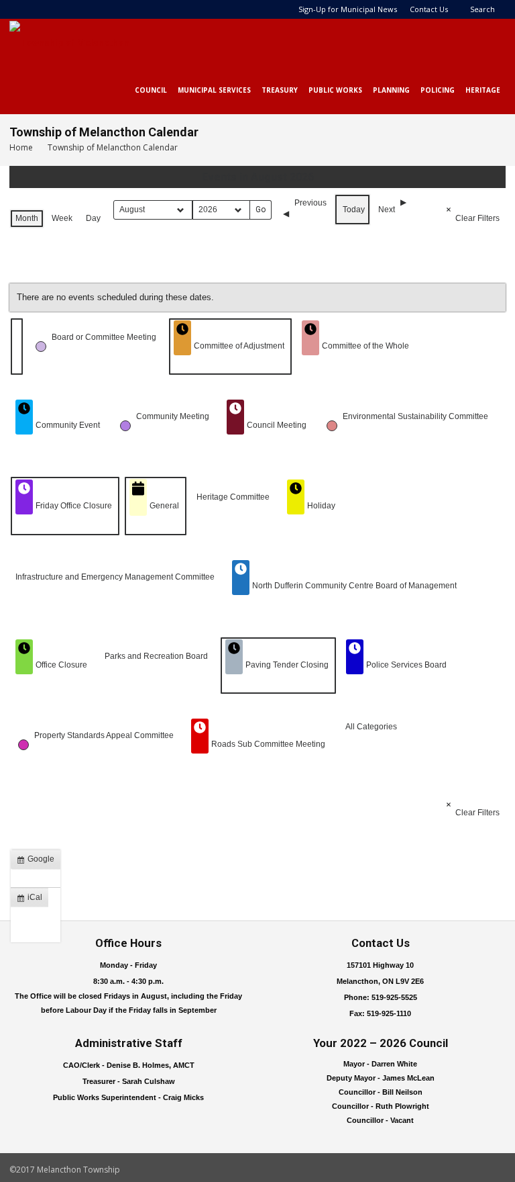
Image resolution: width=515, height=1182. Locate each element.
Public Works (335, 90)
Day (93, 218)
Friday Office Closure (74, 505)
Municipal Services (214, 90)
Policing (437, 90)
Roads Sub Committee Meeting (268, 744)
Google (38, 861)
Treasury (280, 90)
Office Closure (61, 665)
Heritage (482, 90)
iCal (32, 900)
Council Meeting (276, 425)
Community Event (68, 425)
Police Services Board (406, 665)
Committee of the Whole (365, 346)
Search (482, 9)
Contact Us (429, 9)
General (164, 505)
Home (21, 147)
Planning (391, 90)
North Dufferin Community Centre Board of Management (354, 585)
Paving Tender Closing (287, 665)
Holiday (321, 505)
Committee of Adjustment (239, 346)
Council (151, 90)
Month (26, 218)
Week (62, 218)
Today (354, 209)
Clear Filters (477, 218)
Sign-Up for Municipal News (347, 9)
